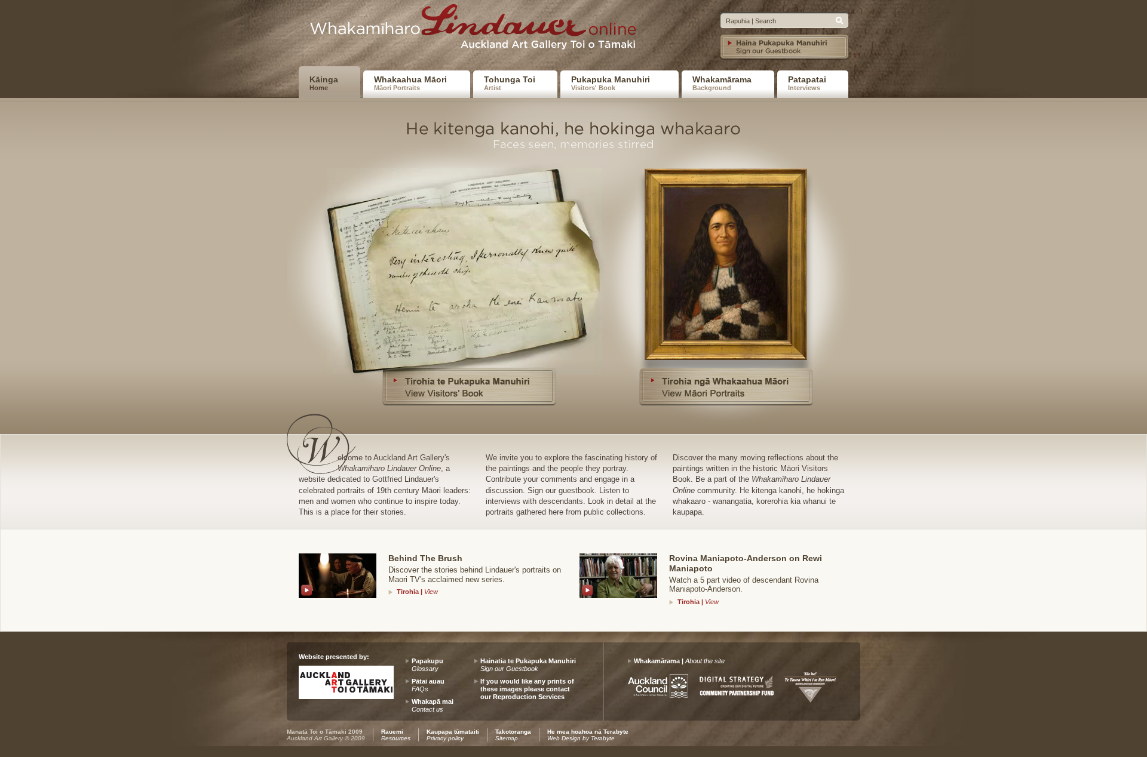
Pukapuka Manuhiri (610, 83)
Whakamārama (722, 83)
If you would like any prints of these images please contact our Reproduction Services (527, 689)
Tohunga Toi (509, 83)
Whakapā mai (432, 705)
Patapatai (807, 83)
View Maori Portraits (725, 263)
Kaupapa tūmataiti (453, 734)
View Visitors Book (466, 263)
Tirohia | (417, 591)
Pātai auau (428, 685)
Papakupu (427, 664)
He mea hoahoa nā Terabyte (587, 734)
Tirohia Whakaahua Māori (725, 386)
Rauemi (395, 734)
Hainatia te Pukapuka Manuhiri (528, 664)
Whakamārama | (679, 660)
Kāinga (323, 83)
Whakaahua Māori (410, 83)
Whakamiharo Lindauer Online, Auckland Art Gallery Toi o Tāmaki (477, 30)
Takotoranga (513, 734)
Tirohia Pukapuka (469, 386)
